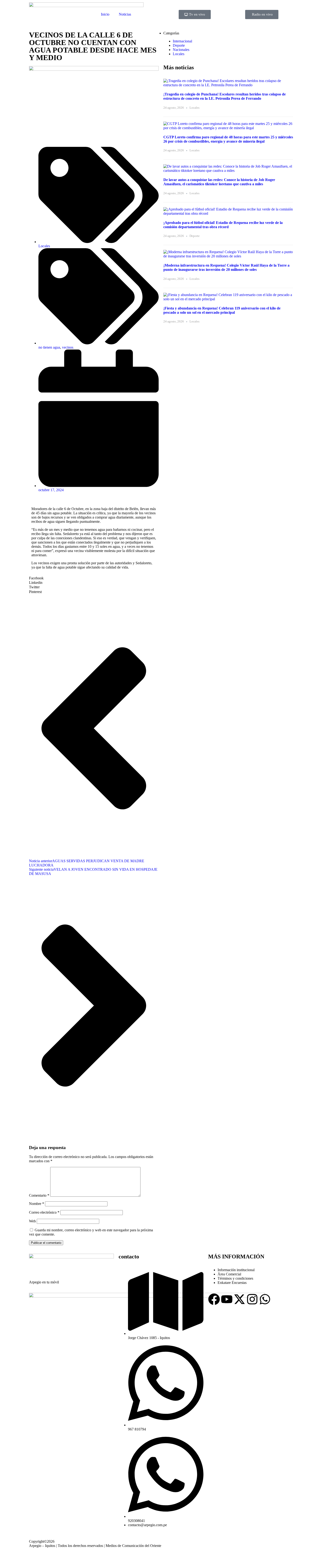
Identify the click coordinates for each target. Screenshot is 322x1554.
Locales (44, 246)
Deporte (179, 45)
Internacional (182, 41)
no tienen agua (49, 347)
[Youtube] (227, 1299)
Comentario (39, 1195)
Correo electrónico (44, 1212)
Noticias (125, 14)
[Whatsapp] (265, 1299)
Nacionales (181, 50)
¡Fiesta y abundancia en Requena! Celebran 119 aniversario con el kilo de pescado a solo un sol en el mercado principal (222, 310)
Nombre (36, 1204)
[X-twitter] (239, 1299)
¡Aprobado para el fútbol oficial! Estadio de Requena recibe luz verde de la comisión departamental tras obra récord (223, 225)
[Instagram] (252, 1299)
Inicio (105, 14)
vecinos (67, 347)
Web (32, 1221)
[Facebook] (214, 1299)
